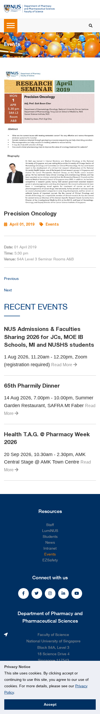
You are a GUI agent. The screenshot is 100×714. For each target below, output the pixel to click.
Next (8, 290)
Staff (50, 525)
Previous (11, 278)
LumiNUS (50, 530)
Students (50, 536)
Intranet (50, 548)
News (50, 542)
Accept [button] (50, 704)
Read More (62, 364)
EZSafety (50, 560)
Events (50, 554)
